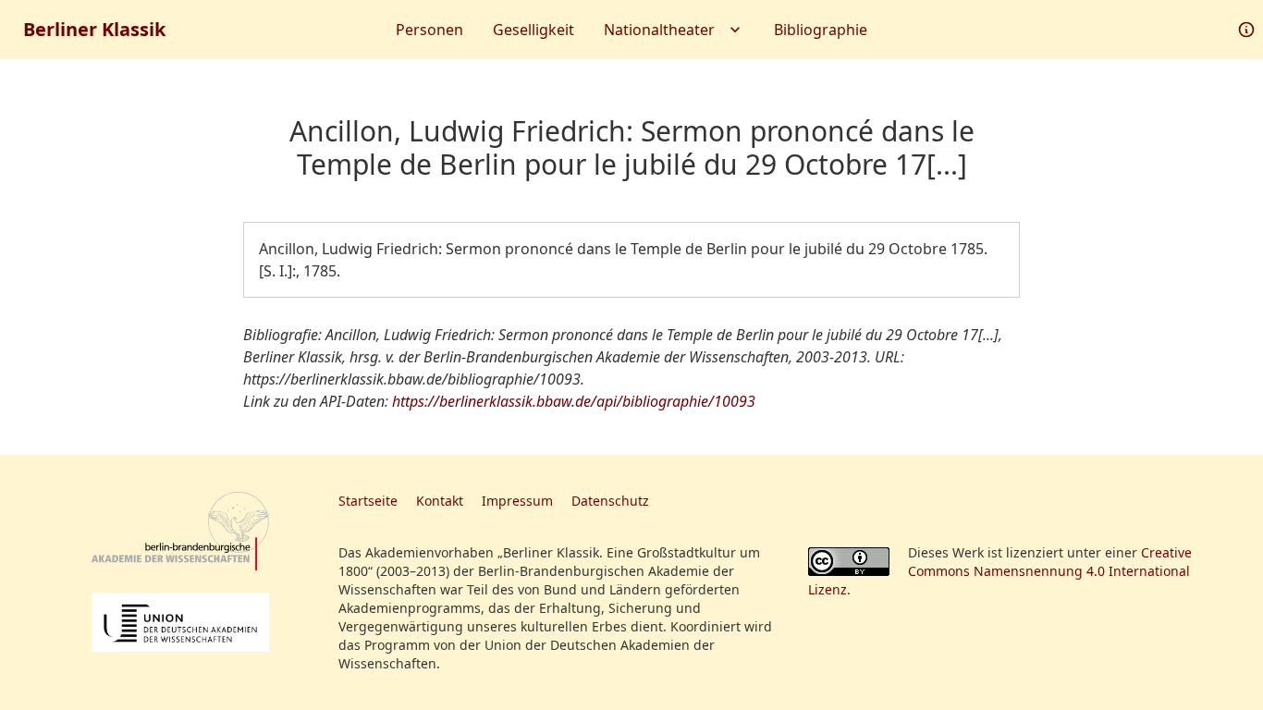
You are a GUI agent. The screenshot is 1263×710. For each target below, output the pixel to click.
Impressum (517, 500)
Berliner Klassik (94, 29)
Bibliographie (820, 29)
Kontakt (439, 500)
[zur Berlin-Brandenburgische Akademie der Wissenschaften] (180, 531)
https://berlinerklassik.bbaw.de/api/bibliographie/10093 (573, 401)
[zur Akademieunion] (180, 622)
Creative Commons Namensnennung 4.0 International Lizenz (1000, 571)
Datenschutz (610, 500)
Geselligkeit (533, 29)
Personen (429, 29)
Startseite (368, 500)
